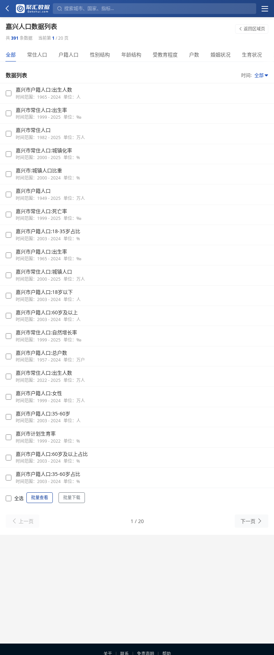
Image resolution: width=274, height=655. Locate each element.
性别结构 (100, 54)
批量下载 (71, 497)
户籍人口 (68, 54)
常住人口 (37, 54)
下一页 (247, 521)
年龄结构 (131, 54)
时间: (246, 75)
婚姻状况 (220, 54)
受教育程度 (165, 54)
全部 (11, 54)
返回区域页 (254, 29)
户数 (194, 54)
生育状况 (252, 54)
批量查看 (39, 497)
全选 (19, 498)
